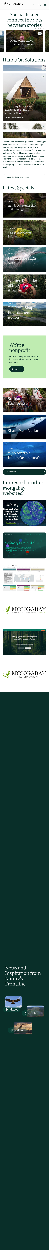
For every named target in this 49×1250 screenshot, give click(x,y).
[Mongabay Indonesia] (25, 688)
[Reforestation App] (25, 656)
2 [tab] (38, 28)
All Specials (10, 472)
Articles (33, 1013)
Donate (15, 369)
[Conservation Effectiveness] (25, 592)
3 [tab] (40, 28)
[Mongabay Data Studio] (25, 559)
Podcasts (20, 1030)
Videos (13, 1009)
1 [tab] (36, 28)
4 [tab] (43, 28)
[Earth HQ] (25, 527)
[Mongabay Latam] (25, 624)
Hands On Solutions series (17, 177)
